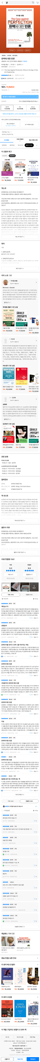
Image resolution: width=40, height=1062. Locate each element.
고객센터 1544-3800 (9, 1041)
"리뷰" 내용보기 (20, 725)
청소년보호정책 (27, 1048)
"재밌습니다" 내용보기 (20, 610)
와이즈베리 (4, 67)
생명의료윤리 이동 (20, 980)
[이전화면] (2, 2)
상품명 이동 (7, 171)
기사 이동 (8, 944)
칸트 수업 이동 (21, 438)
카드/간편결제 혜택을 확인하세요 (28, 101)
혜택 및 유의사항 (11, 578)
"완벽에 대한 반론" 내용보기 (20, 668)
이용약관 (11, 1048)
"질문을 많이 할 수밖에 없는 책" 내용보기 (20, 783)
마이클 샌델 (4, 64)
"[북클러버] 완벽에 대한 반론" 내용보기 (20, 687)
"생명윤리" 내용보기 (20, 629)
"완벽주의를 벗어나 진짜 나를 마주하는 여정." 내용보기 (20, 649)
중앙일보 (18, 471)
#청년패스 (4, 155)
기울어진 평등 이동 (8, 321)
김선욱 (19, 64)
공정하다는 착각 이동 (7, 980)
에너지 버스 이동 (21, 380)
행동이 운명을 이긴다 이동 (8, 380)
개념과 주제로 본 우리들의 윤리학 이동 (33, 1012)
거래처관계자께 (25, 1050)
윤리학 (10, 78)
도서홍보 (18, 1052)
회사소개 (18, 1050)
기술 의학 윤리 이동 (20, 1012)
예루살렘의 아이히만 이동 (8, 438)
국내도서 (4, 469)
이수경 (12, 64)
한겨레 (18, 473)
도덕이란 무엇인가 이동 (7, 1012)
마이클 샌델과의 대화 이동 (21, 322)
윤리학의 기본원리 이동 (33, 980)
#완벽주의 (12, 155)
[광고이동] (33, 2)
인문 (9, 463)
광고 (23, 1052)
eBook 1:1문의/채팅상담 (19, 1043)
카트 (37, 3)
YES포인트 (4, 90)
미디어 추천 (11, 469)
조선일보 (18, 469)
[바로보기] (6, 586)
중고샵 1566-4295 (31, 1041)
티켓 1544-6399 (20, 1041)
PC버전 (13, 1050)
